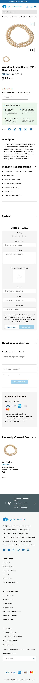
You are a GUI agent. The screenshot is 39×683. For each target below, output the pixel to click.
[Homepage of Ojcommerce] (12, 6)
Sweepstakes (8, 619)
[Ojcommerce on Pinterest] (23, 549)
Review (19, 250)
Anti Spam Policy (9, 570)
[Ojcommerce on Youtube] (9, 549)
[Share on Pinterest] (20, 129)
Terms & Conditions (10, 615)
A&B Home (6, 74)
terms (18, 321)
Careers (6, 574)
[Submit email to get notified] (25, 97)
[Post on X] (25, 129)
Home (4, 16)
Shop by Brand (8, 599)
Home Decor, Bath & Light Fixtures (17, 16)
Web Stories (7, 578)
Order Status (8, 603)
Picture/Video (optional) (19, 268)
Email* (19, 296)
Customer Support (10, 632)
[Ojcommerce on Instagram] (14, 549)
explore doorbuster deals (17, 1)
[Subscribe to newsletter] (33, 658)
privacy (26, 321)
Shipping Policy (8, 607)
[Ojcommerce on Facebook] (4, 549)
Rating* (19, 233)
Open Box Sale (8, 595)
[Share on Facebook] (9, 129)
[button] (13, 236)
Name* (19, 287)
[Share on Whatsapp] (15, 129)
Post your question (20, 381)
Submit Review (27, 327)
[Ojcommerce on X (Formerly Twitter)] (28, 549)
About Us (6, 562)
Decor (31, 16)
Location (19, 306)
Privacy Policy (8, 566)
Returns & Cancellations (12, 611)
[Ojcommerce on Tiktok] (18, 549)
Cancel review (11, 327)
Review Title (19, 241)
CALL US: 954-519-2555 (12, 636)
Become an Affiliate (10, 582)
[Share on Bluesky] (31, 129)
